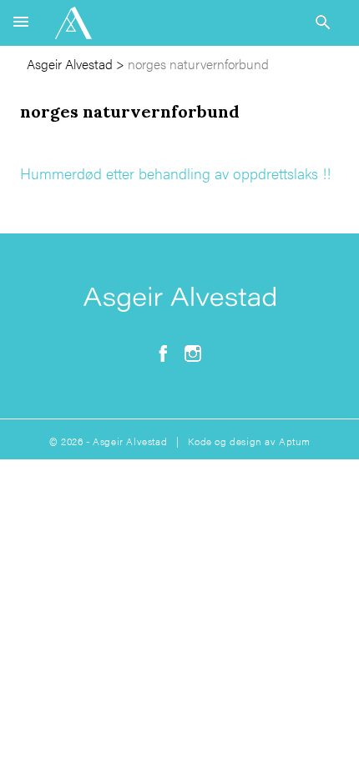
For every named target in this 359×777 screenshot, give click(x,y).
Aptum (294, 441)
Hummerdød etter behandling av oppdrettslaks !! (175, 173)
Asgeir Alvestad (70, 63)
